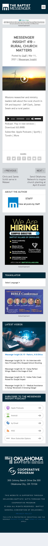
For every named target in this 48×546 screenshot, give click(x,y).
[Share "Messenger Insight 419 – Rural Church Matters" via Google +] (19, 158)
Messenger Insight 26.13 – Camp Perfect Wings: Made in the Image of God (21, 370)
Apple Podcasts (23, 131)
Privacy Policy (24, 514)
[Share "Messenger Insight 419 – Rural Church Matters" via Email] (34, 158)
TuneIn (8, 135)
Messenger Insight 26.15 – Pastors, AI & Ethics (24, 354)
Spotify (37, 131)
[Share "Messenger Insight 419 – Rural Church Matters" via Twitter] (13, 158)
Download (10, 127)
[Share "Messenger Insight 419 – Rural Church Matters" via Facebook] (8, 158)
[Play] (8, 118)
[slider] (38, 118)
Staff (24, 55)
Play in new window (24, 123)
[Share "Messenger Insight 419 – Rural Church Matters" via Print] (39, 158)
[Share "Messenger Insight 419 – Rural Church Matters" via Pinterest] (24, 158)
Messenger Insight (28, 59)
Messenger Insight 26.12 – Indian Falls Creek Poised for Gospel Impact (23, 378)
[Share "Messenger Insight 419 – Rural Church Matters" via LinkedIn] (29, 158)
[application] (24, 118)
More (16, 135)
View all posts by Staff (29, 204)
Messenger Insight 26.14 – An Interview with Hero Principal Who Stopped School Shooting (23, 361)
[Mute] (32, 118)
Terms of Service (37, 519)
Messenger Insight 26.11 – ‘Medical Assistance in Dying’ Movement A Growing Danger (24, 386)
